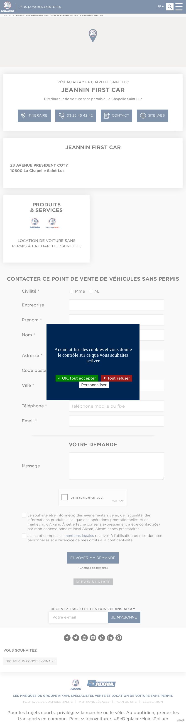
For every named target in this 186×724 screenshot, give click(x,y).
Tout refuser (118, 378)
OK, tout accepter (78, 378)
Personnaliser (94, 385)
